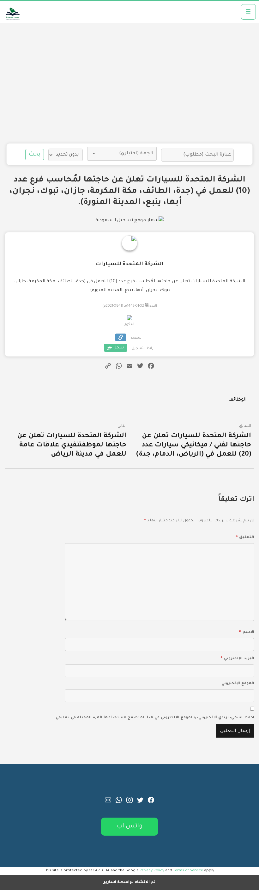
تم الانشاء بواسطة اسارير (129, 882)
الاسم (246, 631)
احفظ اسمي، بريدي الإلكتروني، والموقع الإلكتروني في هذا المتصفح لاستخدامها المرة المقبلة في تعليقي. (154, 718)
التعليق (245, 536)
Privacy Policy (152, 871)
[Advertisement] (129, 83)
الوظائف (237, 399)
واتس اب (129, 826)
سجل (118, 348)
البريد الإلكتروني (237, 657)
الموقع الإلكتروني (237, 684)
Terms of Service (188, 871)
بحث (34, 154)
